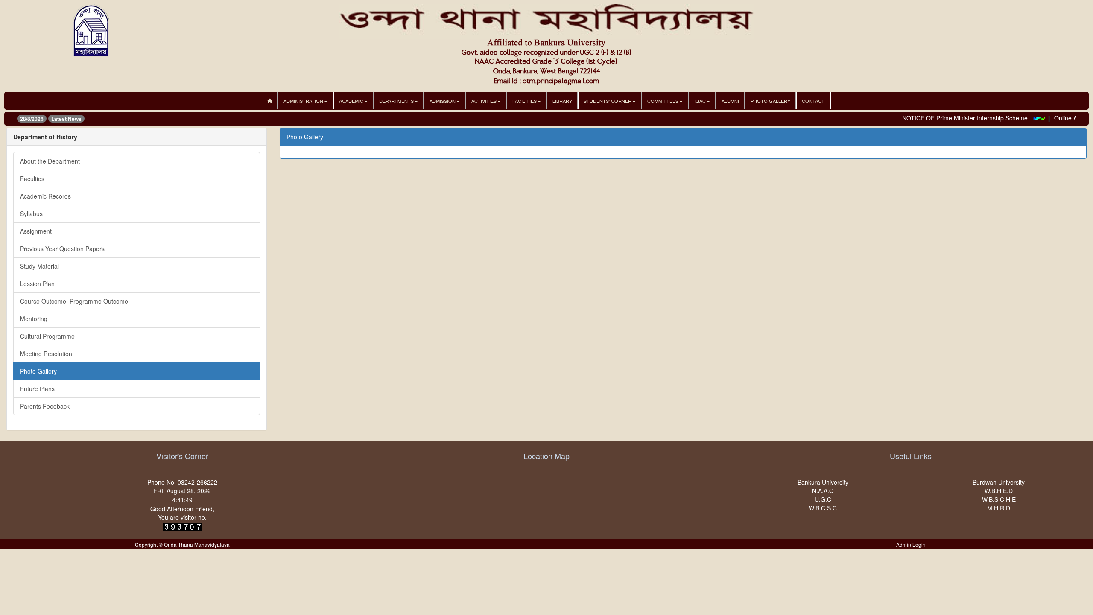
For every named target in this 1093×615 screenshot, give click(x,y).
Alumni (730, 100)
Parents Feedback (45, 406)
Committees (662, 100)
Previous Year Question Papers (62, 248)
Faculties (32, 178)
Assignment (36, 231)
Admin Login (911, 544)
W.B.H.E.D (999, 490)
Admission (443, 100)
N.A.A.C (822, 490)
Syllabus (31, 213)
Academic (351, 100)
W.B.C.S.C (823, 508)
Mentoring (33, 318)
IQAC (700, 100)
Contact (813, 100)
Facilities (524, 100)
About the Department (50, 161)
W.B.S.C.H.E (999, 499)
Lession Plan (37, 283)
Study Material (39, 266)
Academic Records (45, 196)
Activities (484, 100)
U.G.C (823, 499)
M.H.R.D (998, 508)
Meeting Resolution (46, 353)
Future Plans (37, 388)
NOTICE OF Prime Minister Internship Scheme (956, 118)
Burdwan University (999, 482)
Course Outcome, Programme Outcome (74, 301)
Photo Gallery (770, 100)
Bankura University (823, 482)
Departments (396, 100)
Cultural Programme (47, 336)
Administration (303, 100)
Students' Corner (607, 100)
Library (562, 100)
